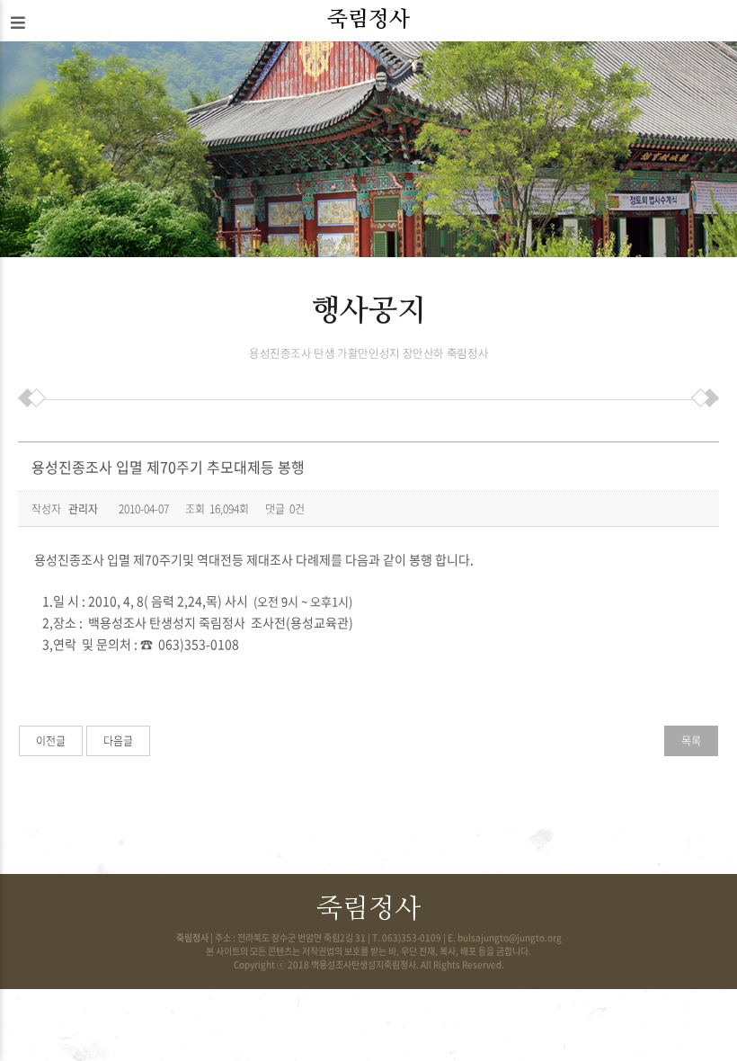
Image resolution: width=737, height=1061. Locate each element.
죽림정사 (368, 20)
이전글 (51, 741)
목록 (691, 741)
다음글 (118, 741)
